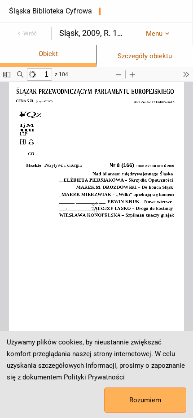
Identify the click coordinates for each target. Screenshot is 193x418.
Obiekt (48, 54)
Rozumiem (145, 400)
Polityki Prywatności (94, 377)
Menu (154, 34)
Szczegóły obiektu (145, 56)
